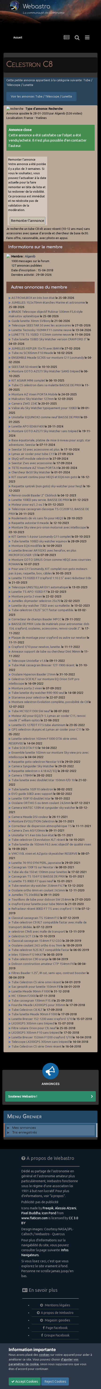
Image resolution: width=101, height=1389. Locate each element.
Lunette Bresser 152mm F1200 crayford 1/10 (42, 1037)
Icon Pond (49, 1213)
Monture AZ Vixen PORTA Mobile (35, 394)
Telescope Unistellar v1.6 (29, 660)
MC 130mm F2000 (24, 995)
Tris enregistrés (24, 1132)
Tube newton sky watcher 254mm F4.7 (38, 885)
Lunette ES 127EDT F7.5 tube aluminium (39, 725)
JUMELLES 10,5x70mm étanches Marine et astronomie (48, 302)
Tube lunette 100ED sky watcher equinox (39, 541)
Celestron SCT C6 (23, 936)
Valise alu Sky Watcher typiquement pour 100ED (44, 408)
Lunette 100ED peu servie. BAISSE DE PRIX (40, 499)
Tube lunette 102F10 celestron (32, 789)
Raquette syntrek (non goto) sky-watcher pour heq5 (47, 486)
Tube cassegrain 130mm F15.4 (32, 1000)
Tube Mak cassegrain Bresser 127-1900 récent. (43, 665)
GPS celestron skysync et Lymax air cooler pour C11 (47, 729)
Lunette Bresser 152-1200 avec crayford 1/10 (42, 1018)
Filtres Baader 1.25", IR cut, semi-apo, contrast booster (49, 973)
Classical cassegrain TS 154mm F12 (35, 917)
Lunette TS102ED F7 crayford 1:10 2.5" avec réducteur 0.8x (51, 578)
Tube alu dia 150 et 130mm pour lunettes (39, 871)
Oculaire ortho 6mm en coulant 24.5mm (38, 890)
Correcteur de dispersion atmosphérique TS (42, 826)
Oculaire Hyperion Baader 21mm (34, 674)
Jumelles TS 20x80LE (26, 894)
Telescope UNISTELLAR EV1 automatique (40, 587)
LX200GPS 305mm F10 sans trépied (36, 1032)
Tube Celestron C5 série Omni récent (37, 1046)
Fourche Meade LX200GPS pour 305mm (39, 1005)
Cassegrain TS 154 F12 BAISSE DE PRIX (38, 876)
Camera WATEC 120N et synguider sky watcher (43, 807)
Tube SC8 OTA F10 (25, 747)
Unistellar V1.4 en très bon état (33, 835)
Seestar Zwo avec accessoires (32, 463)
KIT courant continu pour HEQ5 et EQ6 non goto (44, 477)
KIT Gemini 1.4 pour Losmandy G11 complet (41, 536)
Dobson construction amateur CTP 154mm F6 (43, 963)
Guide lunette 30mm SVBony (31, 320)
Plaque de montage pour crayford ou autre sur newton (49, 637)
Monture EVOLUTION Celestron (33, 821)
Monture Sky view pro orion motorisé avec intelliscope (49, 527)
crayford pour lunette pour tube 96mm (38, 904)
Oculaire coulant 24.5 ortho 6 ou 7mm (37, 945)
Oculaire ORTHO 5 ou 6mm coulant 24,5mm (41, 802)
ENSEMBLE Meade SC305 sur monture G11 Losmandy (48, 357)
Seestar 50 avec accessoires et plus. (36, 449)
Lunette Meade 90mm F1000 (31, 991)
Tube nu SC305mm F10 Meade (33, 352)
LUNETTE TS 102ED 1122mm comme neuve (41, 334)
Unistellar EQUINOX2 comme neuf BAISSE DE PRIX (46, 417)
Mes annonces (24, 1127)
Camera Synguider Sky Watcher (33, 766)
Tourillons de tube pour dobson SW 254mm (42, 899)
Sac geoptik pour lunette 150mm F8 (36, 986)
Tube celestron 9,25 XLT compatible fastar (41, 949)
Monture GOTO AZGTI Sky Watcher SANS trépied (46, 371)
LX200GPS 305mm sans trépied (33, 1023)
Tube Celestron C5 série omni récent (36, 982)
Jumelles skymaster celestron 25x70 (36, 600)
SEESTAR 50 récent (25, 366)
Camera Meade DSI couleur (30, 816)
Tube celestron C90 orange (30, 959)
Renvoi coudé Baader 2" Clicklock (34, 495)
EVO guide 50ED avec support (32, 793)
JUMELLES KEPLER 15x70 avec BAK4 (36, 348)
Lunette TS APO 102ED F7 (29, 591)
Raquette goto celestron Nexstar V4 (36, 761)
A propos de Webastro (57, 1313)
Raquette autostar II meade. (31, 522)
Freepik (48, 1208)
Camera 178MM (22, 775)
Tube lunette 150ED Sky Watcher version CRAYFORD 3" (49, 339)
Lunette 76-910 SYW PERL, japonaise (36, 862)
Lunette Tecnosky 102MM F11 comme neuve (42, 330)
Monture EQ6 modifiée (27, 545)
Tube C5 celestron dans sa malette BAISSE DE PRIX (46, 385)
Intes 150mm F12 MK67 (27, 954)
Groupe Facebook (57, 1335)
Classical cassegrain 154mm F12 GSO (37, 940)
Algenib (30, 256)
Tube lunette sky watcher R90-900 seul (38, 692)
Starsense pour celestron (29, 697)
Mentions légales (57, 1305)
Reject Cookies (55, 1381)
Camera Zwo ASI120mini (28, 830)
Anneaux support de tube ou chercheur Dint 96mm (46, 651)
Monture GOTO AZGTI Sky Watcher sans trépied (45, 431)
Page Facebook (57, 1328)
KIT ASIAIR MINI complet (28, 380)
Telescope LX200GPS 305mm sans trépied (40, 1041)
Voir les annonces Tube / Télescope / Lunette (41, 96)
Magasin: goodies (57, 1320)
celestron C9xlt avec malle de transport (38, 931)
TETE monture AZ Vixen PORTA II (35, 467)
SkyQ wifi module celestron (30, 458)
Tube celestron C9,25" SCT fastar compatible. (43, 610)
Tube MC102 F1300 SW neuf (31, 711)
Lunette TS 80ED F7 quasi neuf (32, 881)
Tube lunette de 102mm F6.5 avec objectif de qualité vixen (51, 844)
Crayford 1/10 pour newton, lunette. (36, 646)
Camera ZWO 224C (25, 403)
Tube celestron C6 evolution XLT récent (38, 839)
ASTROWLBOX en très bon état (33, 297)
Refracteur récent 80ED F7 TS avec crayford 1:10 (45, 908)
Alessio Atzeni (65, 1208)
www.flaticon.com (34, 1218)
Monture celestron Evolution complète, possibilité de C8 (50, 701)
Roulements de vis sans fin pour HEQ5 (37, 518)
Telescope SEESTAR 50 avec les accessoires (41, 325)
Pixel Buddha (30, 1213)
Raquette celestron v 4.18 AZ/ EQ (34, 770)
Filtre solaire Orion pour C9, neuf (34, 1028)
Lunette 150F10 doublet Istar (31, 798)
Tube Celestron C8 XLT (27, 1009)
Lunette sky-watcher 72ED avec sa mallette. (41, 605)
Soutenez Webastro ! (22, 1096)
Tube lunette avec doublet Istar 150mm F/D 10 (43, 780)
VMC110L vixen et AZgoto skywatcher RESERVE (44, 853)
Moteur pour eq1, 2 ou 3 (28, 504)
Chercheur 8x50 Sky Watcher (31, 472)
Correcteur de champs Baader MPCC (36, 619)
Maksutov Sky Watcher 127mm (33, 398)
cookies (44, 1354)
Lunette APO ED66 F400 (28, 426)
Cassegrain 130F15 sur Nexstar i (33, 867)
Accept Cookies (26, 1381)
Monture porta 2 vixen (27, 596)
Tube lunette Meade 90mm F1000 (34, 1014)
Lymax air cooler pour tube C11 (33, 453)
